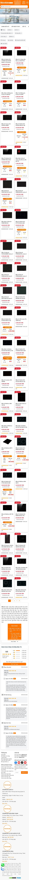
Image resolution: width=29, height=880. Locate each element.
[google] (25, 762)
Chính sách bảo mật (5, 776)
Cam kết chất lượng (5, 760)
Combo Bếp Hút (5, 26)
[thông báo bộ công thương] (18, 878)
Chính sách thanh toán (6, 766)
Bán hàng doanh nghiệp (6, 758)
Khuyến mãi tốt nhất (20, 40)
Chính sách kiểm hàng (6, 778)
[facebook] (16, 762)
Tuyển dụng (3, 757)
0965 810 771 (10, 817)
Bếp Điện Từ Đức (16, 26)
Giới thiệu (3, 754)
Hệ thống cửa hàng (5, 756)
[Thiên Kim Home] (6, 2)
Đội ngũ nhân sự (5, 761)
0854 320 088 (10, 819)
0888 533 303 (9, 799)
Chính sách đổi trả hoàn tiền (7, 775)
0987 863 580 (10, 837)
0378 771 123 (11, 857)
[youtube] (19, 762)
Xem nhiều (4, 43)
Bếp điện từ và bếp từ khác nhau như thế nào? (15, 630)
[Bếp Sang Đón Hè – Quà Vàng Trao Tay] (14, 9)
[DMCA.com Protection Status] (12, 878)
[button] (28, 9)
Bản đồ (4, 803)
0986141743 (24, 754)
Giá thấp (11, 40)
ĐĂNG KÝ (24, 772)
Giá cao (3, 40)
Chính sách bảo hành (6, 773)
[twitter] (22, 762)
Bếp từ (24, 26)
